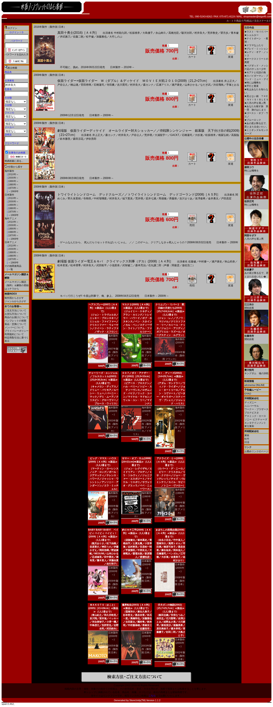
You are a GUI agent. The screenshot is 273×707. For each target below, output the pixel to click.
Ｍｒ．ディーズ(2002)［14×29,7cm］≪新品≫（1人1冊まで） (169, 376)
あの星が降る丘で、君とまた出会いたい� (256, 273)
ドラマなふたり (253, 45)
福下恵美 (127, 198)
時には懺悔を (252, 82)
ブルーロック (252, 120)
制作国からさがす (14, 298)
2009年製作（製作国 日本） (113, 584)
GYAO (247, 393)
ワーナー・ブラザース (256, 409)
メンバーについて (14, 327)
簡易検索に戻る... (14, 161)
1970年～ (13, 188)
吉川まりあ (185, 198)
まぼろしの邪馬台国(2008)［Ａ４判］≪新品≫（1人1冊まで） (169, 533)
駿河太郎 (186, 32)
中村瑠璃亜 (100, 198)
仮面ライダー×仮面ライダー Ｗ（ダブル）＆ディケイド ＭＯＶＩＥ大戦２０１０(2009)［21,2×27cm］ (133, 80)
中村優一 (204, 261)
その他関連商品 (13, 266)
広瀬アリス (162, 84)
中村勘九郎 (120, 32)
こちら (152, 695)
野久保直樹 (74, 198)
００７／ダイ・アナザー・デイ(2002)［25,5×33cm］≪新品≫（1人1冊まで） (136, 376)
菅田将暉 (86, 84)
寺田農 (111, 84)
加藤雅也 (101, 36)
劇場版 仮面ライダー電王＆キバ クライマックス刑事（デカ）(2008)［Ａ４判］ (115, 261)
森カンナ (148, 84)
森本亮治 (140, 265)
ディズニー (250, 402)
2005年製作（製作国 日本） (113, 649)
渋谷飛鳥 (218, 84)
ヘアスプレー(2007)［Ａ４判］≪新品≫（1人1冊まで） (103, 308)
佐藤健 (192, 261)
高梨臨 (235, 134)
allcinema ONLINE (254, 385)
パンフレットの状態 (15, 320)
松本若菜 (62, 265)
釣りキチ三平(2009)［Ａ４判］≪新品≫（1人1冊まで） (136, 533)
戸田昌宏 (226, 198)
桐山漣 (74, 84)
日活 (246, 442)
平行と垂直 (251, 86)
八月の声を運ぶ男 (255, 103)
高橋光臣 (173, 32)
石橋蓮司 (99, 84)
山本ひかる (191, 84)
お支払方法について (15, 313)
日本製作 (9, 194)
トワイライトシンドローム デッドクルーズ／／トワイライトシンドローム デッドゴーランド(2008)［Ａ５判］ (138, 194)
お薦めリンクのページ (256, 451)
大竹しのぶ (115, 36)
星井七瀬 (151, 198)
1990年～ (13, 181)
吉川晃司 (122, 84)
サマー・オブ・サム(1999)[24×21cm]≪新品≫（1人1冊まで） (136, 462)
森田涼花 (78, 138)
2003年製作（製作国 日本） (146, 649)
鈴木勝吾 (65, 138)
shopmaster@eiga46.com (257, 16)
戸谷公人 (62, 84)
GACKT (174, 134)
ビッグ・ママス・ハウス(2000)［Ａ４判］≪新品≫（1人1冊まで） (103, 462)
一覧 (10, 269)
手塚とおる (232, 84)
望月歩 (224, 32)
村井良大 (199, 32)
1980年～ (13, 184)
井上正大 (229, 80)
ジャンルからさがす (15, 301)
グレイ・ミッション (256, 48)
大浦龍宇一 (161, 134)
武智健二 (127, 265)
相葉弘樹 (223, 134)
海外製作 (9, 171)
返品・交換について (15, 324)
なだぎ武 (205, 84)
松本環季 (75, 265)
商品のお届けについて (17, 317)
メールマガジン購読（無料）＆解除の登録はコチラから (17, 285)
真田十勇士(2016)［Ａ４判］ (78, 32)
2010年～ (13, 174)
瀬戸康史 (177, 84)
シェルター (251, 35)
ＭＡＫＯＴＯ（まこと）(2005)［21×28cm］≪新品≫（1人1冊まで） (103, 608)
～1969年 (13, 191)
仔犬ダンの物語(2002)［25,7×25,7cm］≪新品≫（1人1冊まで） (169, 608)
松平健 (90, 36)
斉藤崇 (173, 198)
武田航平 (101, 265)
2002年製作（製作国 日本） (180, 656)
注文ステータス (262, 20)
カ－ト (230, 20)
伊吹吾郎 (91, 138)
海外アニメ (11, 218)
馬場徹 (162, 198)
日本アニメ (11, 242)
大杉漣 (199, 134)
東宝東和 (249, 426)
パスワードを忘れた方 (17, 54)
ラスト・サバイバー (256, 31)
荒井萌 (148, 134)
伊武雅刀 (65, 36)
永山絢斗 (160, 32)
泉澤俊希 (200, 198)
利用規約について (14, 334)
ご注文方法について (15, 310)
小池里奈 (114, 265)
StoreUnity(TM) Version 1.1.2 (144, 700)
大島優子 (147, 32)
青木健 (235, 32)
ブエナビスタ (251, 412)
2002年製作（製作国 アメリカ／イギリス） (142, 427)
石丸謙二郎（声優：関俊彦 (163, 265)
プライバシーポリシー (17, 330)
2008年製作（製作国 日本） (180, 581)
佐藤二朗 (78, 36)
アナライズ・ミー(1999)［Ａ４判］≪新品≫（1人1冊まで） (169, 462)
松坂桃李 (135, 32)
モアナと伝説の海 (255, 72)
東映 (246, 435)
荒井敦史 (212, 32)
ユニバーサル (251, 405)
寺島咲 (87, 198)
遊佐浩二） (188, 265)
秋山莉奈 (230, 261)
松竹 (246, 438)
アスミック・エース (255, 416)
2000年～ (13, 177)
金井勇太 (213, 198)
